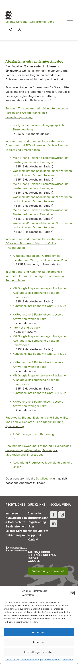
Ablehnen (39, 642)
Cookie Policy (12, 659)
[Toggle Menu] (70, 20)
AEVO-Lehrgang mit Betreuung (33, 434)
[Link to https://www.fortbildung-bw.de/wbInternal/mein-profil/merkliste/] (11, 30)
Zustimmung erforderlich (48, 571)
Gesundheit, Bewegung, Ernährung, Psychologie (37, 446)
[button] (72, 593)
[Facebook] (53, 514)
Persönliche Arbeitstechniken (25, 112)
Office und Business (18, 243)
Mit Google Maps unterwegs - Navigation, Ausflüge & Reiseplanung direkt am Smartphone (40, 293)
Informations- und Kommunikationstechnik (33, 141)
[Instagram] (61, 514)
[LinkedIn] (53, 523)
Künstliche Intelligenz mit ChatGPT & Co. (40, 306)
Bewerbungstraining (19, 117)
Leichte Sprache (16, 21)
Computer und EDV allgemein (25, 145)
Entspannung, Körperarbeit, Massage (30, 450)
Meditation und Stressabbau (24, 454)
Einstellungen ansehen (39, 652)
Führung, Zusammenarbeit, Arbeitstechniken (35, 108)
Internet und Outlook (26, 327)
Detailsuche (44, 478)
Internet (10, 276)
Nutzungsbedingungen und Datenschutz (40, 659)
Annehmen (39, 632)
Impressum (67, 659)
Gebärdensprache (42, 21)
